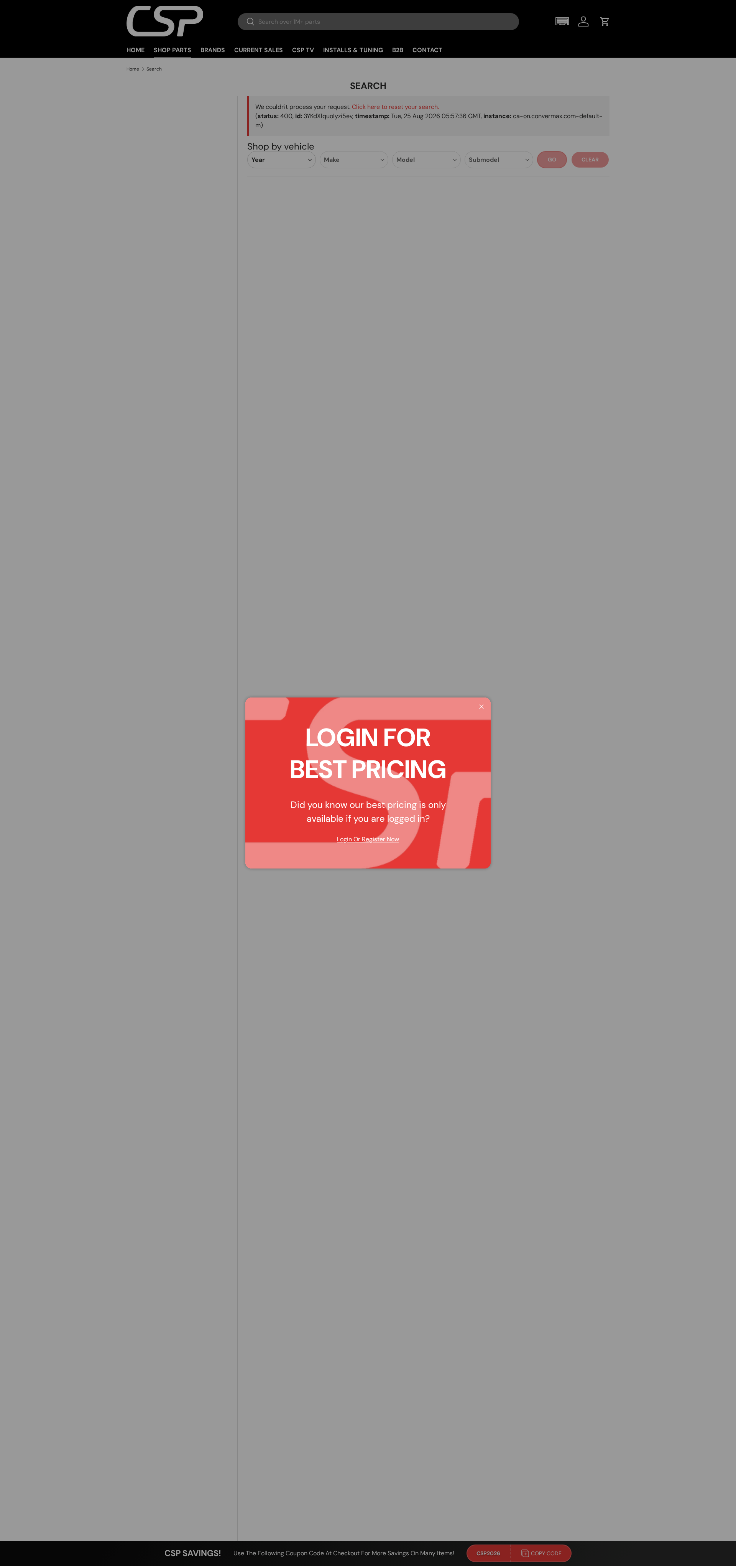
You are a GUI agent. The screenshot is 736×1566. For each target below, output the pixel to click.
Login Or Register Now (368, 839)
